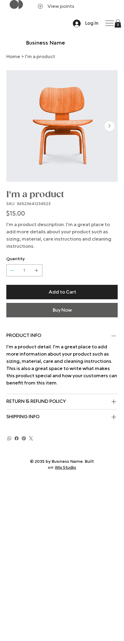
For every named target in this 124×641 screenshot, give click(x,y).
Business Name (45, 43)
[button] (117, 23)
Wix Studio (65, 468)
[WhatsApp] (9, 438)
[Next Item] (109, 126)
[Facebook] (17, 438)
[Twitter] (31, 438)
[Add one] (36, 270)
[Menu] (110, 23)
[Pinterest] (24, 438)
